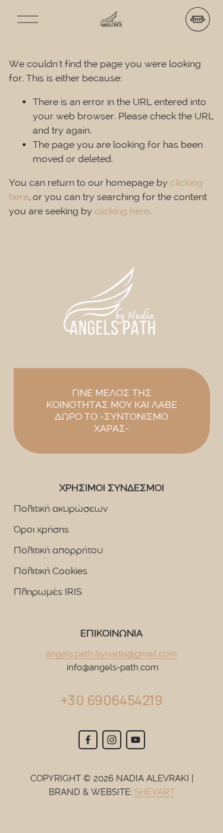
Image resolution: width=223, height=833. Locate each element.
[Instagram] (111, 739)
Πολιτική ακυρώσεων (61, 508)
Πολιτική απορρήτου (58, 550)
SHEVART (154, 792)
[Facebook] (88, 739)
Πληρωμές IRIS (48, 591)
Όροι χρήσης (41, 529)
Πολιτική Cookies (50, 571)
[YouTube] (135, 739)
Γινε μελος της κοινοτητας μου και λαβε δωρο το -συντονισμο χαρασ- (111, 410)
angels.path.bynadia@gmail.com (111, 653)
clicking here (122, 211)
